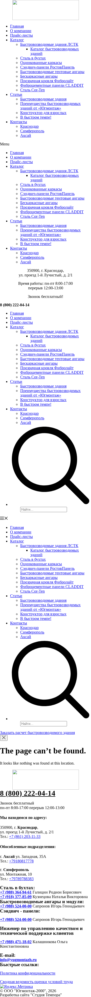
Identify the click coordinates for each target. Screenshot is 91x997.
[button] (45, 144)
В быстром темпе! (35, 117)
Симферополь (32, 131)
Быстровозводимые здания (43, 99)
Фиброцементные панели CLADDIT (52, 85)
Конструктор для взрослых (43, 113)
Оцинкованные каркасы (41, 62)
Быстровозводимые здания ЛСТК (49, 44)
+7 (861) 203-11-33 (24, 836)
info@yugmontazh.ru (18, 960)
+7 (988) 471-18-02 (16, 942)
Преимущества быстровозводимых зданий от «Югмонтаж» (50, 105)
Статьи (16, 94)
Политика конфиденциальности (27, 973)
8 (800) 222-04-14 (27, 793)
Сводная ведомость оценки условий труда (36, 982)
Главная (17, 26)
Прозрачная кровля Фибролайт (47, 81)
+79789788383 (21, 879)
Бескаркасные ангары (39, 76)
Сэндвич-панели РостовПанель (47, 67)
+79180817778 (21, 861)
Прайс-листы (21, 35)
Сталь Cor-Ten (32, 90)
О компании (20, 31)
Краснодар (29, 126)
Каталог (17, 40)
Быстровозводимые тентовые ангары (52, 72)
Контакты (18, 122)
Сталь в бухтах (33, 58)
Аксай (25, 135)
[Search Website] (50, 504)
